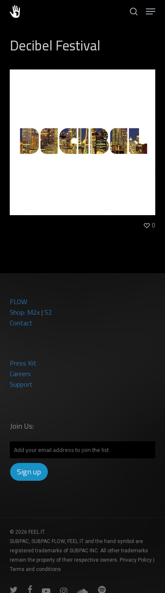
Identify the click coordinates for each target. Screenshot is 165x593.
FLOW (18, 301)
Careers (20, 373)
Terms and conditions (35, 569)
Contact (21, 322)
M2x (33, 312)
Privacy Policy (136, 560)
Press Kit (23, 363)
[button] (150, 11)
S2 (48, 312)
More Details (84, 135)
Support (21, 384)
